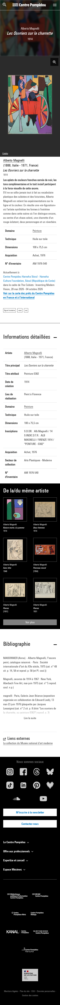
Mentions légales (11, 991)
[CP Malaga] (39, 916)
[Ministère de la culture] (30, 975)
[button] (30, 337)
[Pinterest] (37, 786)
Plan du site (25, 991)
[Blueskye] (50, 773)
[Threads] (37, 773)
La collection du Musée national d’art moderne (28, 743)
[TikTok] (10, 786)
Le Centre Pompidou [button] (14, 842)
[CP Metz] (21, 916)
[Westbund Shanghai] (43, 935)
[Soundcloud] (16, 800)
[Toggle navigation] (54, 5)
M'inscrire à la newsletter (30, 812)
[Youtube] (43, 800)
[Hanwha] (30, 953)
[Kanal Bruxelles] (20, 935)
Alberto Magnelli (13, 160)
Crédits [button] (5, 153)
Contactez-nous (30, 823)
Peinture (37, 230)
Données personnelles (46, 991)
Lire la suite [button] (30, 718)
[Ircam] (42, 898)
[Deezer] (50, 786)
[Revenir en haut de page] (52, 997)
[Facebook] (23, 773)
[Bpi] (19, 898)
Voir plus (30, 622)
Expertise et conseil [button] (14, 860)
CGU (33, 991)
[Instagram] (10, 773)
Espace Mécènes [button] (12, 869)
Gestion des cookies (30, 995)
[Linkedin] (23, 786)
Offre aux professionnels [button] (16, 851)
